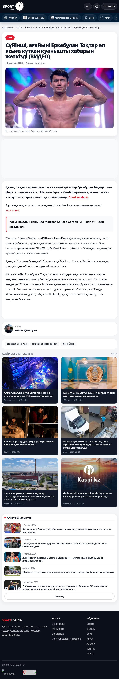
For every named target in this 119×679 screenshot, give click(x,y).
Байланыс (58, 633)
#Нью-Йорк (68, 343)
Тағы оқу (59, 596)
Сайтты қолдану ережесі (66, 638)
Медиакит (58, 628)
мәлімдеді (12, 210)
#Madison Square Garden (44, 343)
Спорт (90, 623)
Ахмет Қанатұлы (35, 62)
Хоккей (91, 643)
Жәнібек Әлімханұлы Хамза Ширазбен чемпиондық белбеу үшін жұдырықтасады (62, 559)
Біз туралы (58, 623)
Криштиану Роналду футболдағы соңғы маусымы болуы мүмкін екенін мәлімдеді (66, 530)
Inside (12, 620)
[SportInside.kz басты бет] (13, 6)
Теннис (91, 648)
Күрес (90, 653)
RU (87, 6)
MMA (19, 27)
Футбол (91, 628)
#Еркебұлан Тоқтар (17, 343)
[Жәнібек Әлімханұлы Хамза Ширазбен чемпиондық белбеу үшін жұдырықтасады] (12, 557)
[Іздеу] (96, 6)
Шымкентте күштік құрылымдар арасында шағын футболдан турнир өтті (68, 571)
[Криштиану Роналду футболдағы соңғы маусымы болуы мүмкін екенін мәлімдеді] (12, 528)
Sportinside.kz (78, 197)
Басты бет (7, 27)
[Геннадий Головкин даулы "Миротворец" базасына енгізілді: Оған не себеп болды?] (12, 542)
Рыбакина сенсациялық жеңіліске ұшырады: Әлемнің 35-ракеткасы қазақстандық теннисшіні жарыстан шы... (64, 587)
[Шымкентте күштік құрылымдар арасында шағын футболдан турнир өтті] (12, 571)
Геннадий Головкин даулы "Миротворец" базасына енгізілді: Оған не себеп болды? (64, 545)
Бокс (89, 633)
